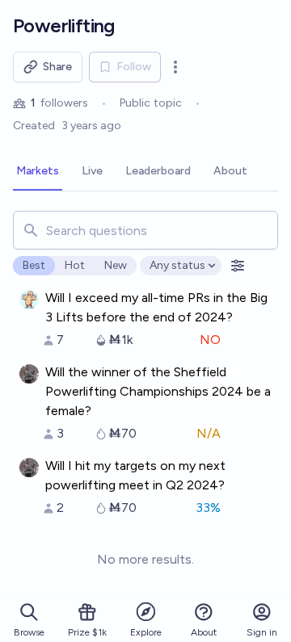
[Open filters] (238, 265)
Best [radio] (34, 265)
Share (57, 66)
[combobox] (145, 230)
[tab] (37, 172)
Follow (133, 66)
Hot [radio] (75, 265)
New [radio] (115, 265)
